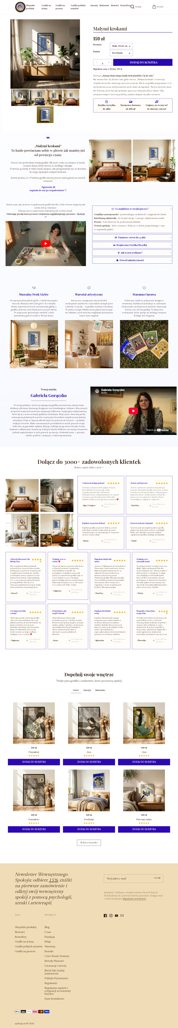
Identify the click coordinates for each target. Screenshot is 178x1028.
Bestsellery (125, 5)
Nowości (115, 5)
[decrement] (96, 62)
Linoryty (94, 5)
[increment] (109, 62)
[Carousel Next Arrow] (76, 54)
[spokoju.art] (20, 7)
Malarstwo (104, 5)
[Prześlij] (157, 878)
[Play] (45, 243)
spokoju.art (20, 1023)
